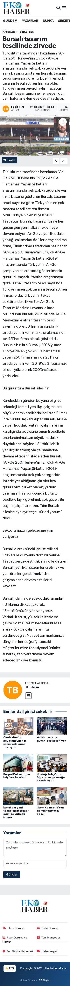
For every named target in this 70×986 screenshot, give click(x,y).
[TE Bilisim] (12, 690)
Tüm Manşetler (50, 937)
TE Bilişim (44, 980)
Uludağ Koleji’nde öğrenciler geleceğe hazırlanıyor (51, 777)
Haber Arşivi (49, 951)
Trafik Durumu (50, 928)
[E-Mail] (28, 695)
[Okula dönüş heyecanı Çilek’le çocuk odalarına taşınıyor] (18, 726)
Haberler (9, 32)
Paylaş (12, 160)
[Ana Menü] (64, 8)
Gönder (12, 874)
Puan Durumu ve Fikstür (15, 939)
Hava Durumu (16, 928)
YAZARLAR (30, 21)
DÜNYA (48, 21)
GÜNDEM (10, 21)
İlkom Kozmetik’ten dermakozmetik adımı (50, 811)
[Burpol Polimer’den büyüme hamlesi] (18, 762)
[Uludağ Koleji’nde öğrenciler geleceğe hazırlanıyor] (52, 762)
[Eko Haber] (17, 8)
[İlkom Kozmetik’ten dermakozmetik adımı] (52, 796)
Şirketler (27, 32)
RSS (11, 968)
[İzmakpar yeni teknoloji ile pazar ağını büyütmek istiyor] (18, 796)
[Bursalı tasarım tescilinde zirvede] (35, 135)
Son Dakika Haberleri (20, 951)
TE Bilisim (32, 687)
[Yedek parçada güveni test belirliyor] (52, 726)
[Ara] (58, 8)
